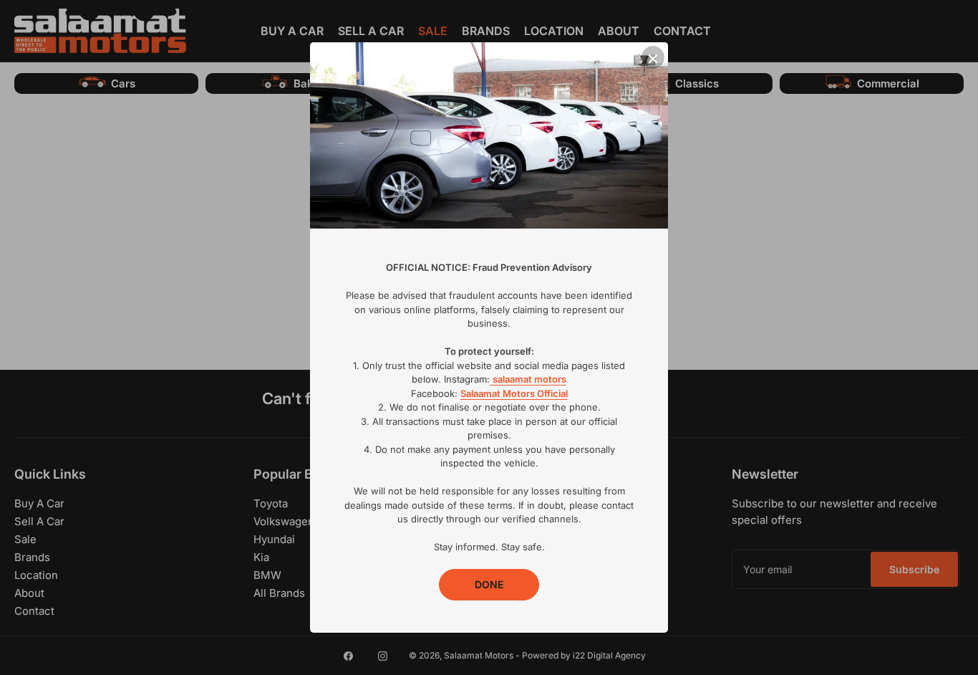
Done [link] (489, 584)
